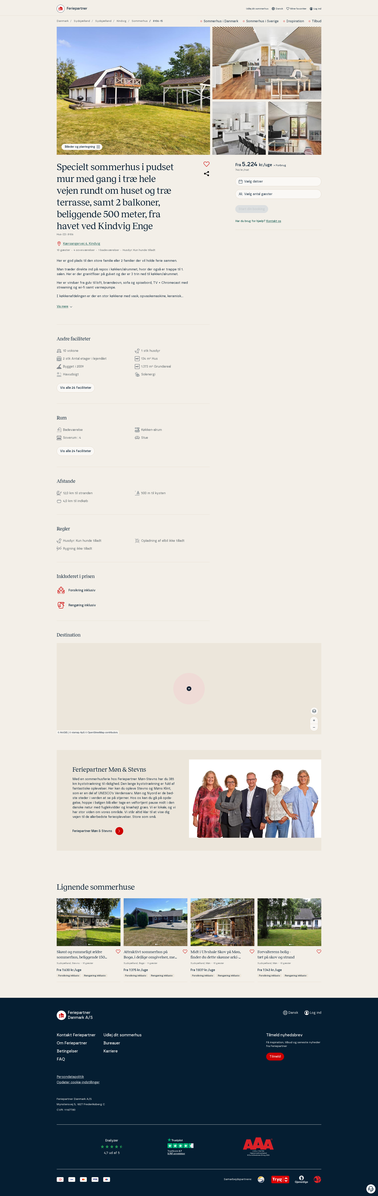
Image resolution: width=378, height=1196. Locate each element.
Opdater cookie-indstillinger (78, 1082)
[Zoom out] (314, 727)
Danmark (63, 21)
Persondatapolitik (70, 1076)
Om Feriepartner (72, 1043)
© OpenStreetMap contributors (101, 732)
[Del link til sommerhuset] (206, 173)
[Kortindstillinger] (314, 711)
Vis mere (62, 306)
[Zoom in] (314, 720)
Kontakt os (273, 221)
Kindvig (121, 21)
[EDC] (261, 1179)
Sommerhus (140, 21)
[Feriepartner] (72, 9)
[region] (189, 688)
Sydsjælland (82, 21)
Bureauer (111, 1043)
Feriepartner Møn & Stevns (92, 831)
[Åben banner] (371, 1189)
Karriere (110, 1051)
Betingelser (67, 1051)
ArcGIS (64, 732)
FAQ (61, 1059)
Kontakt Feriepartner (76, 1035)
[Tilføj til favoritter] (206, 164)
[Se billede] (133, 91)
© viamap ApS (77, 732)
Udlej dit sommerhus (257, 8)
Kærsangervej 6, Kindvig (81, 243)
